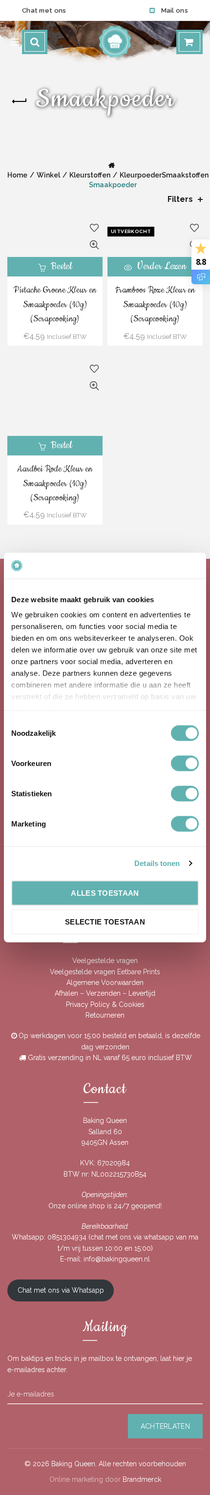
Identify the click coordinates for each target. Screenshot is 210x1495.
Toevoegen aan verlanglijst (94, 227)
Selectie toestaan (105, 922)
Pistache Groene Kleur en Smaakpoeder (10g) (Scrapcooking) (54, 304)
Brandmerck (142, 1479)
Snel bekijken (94, 245)
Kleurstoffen (89, 175)
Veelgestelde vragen (105, 960)
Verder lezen (161, 266)
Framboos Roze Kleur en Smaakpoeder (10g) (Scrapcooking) (155, 304)
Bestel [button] (61, 266)
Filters (180, 199)
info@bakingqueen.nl (117, 1259)
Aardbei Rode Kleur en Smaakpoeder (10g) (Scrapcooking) (54, 483)
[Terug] (19, 101)
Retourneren (105, 1015)
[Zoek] (34, 42)
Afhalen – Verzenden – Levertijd (105, 993)
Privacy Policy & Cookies (105, 1004)
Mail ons (174, 10)
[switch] (185, 763)
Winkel (48, 175)
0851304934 (66, 1237)
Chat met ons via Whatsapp (61, 1290)
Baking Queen (73, 1464)
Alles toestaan (105, 892)
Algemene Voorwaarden (105, 982)
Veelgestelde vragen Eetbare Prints (105, 972)
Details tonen (157, 863)
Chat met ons (44, 10)
